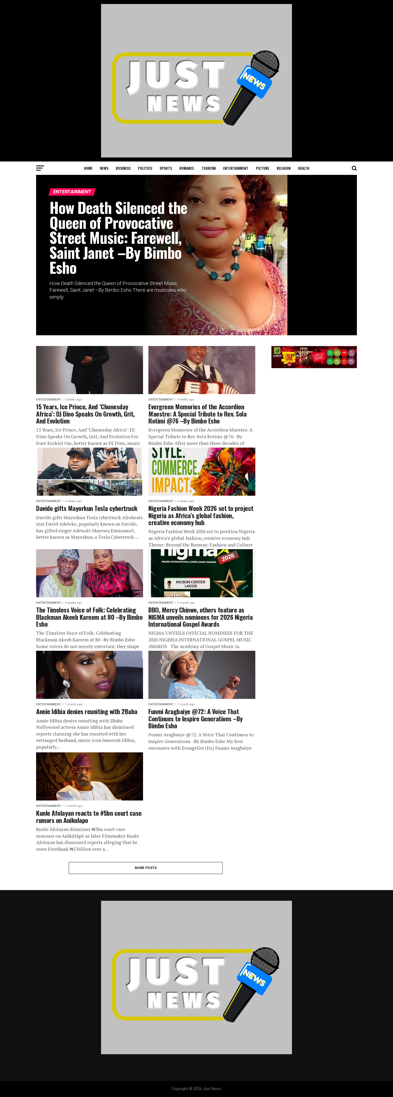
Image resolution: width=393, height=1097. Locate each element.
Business (123, 168)
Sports (166, 168)
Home (88, 168)
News (104, 168)
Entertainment (235, 168)
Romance (186, 168)
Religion (284, 168)
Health (303, 168)
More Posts (146, 868)
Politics (145, 168)
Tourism (209, 168)
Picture (262, 168)
